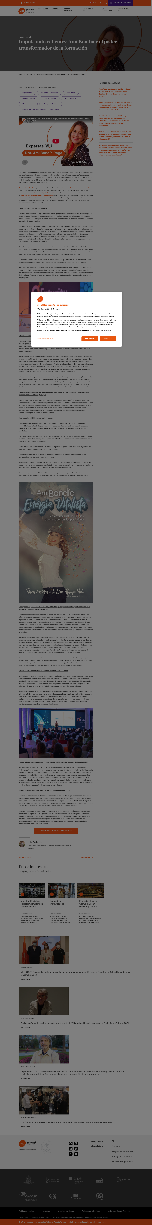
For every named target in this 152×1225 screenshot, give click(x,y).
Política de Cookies (62, 331)
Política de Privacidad (84, 331)
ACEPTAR (108, 338)
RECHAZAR (89, 338)
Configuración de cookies (45, 338)
